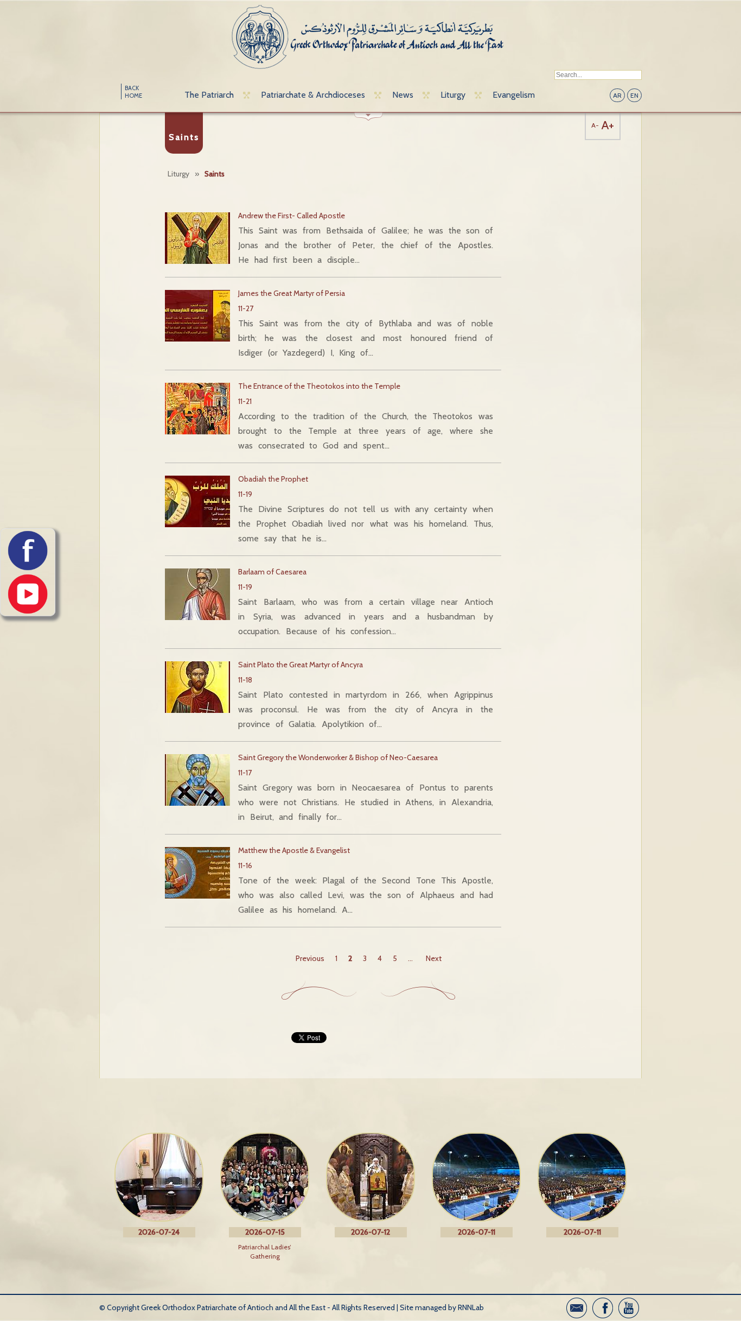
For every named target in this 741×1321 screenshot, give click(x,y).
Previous (310, 958)
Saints (215, 174)
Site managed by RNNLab (442, 1307)
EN (634, 95)
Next (434, 958)
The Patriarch (209, 95)
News (402, 95)
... (410, 958)
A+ (608, 125)
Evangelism (514, 95)
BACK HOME (133, 91)
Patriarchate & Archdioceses (313, 95)
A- (595, 125)
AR (617, 95)
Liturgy (452, 95)
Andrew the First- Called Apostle (291, 215)
